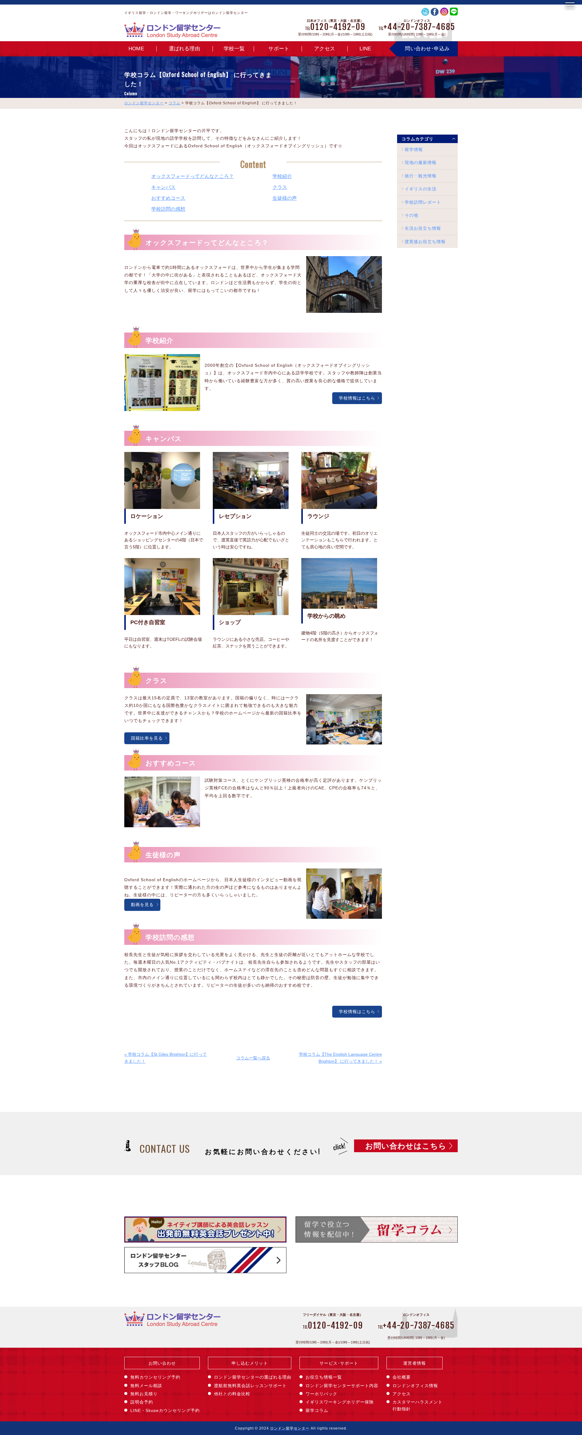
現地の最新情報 (420, 162)
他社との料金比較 (232, 1393)
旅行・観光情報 (420, 175)
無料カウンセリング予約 (155, 1377)
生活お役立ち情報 (423, 228)
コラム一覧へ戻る (253, 1057)
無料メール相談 (146, 1385)
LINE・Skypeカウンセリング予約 (165, 1410)
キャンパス (163, 187)
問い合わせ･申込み (427, 48)
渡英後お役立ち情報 (425, 241)
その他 (411, 215)
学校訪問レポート (423, 202)
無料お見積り (144, 1393)
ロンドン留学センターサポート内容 (342, 1385)
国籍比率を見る (147, 738)
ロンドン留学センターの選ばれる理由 (252, 1377)
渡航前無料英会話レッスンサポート (250, 1385)
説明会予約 (141, 1402)
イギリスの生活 (420, 188)
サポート (278, 48)
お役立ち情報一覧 (324, 1377)
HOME (136, 48)
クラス (280, 187)
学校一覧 (234, 48)
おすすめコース (168, 198)
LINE (365, 48)
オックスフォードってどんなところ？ (192, 176)
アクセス (324, 48)
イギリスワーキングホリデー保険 (340, 1402)
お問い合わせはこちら (406, 1146)
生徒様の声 (285, 198)
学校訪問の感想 (168, 209)
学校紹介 (282, 176)
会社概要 (402, 1377)
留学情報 (414, 149)
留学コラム (317, 1410)
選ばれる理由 (184, 48)
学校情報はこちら (357, 398)
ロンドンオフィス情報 (415, 1385)
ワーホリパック (321, 1393)
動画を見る (142, 904)
